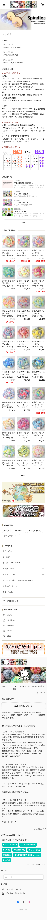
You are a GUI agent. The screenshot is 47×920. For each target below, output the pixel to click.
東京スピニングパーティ (22, 79)
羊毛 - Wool (7, 551)
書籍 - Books (8, 592)
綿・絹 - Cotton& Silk (11, 563)
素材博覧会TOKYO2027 (22, 109)
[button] (3, 19)
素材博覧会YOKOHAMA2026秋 (25, 84)
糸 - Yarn (6, 557)
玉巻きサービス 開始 (11, 47)
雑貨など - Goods (10, 586)
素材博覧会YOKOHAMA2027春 (25, 114)
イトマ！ (15, 90)
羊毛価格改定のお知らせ (13, 63)
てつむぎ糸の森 (18, 95)
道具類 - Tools (8, 569)
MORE (23, 222)
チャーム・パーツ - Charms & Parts (18, 580)
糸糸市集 (15, 101)
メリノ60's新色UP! (11, 55)
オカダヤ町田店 (10, 136)
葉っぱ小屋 (8, 125)
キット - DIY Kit (9, 574)
